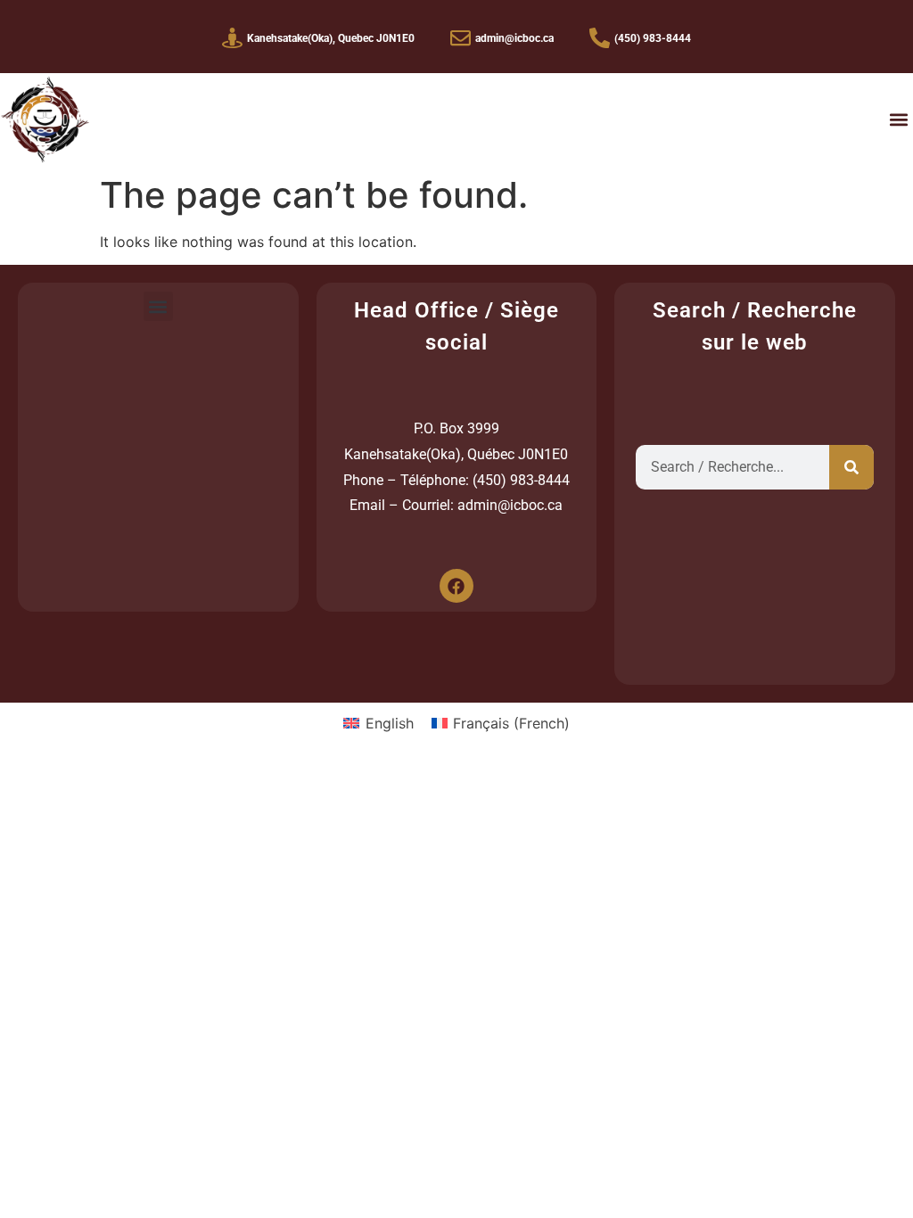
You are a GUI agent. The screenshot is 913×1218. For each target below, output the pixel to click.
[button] (898, 120)
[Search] (851, 467)
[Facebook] (456, 586)
